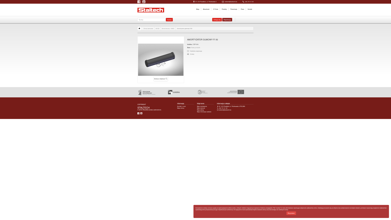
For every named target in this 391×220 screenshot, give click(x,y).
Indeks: (189, 44)
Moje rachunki (201, 108)
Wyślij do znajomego (196, 51)
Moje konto (200, 103)
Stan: (189, 47)
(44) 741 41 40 (249, 2)
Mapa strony (180, 108)
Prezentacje (233, 9)
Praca (242, 9)
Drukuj (192, 54)
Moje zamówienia (202, 106)
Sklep (197, 9)
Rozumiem (291, 213)
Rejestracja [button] (227, 20)
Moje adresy (200, 110)
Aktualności (206, 9)
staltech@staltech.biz (231, 2)
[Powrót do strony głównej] (139, 28)
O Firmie (215, 9)
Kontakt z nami (181, 106)
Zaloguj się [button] (217, 20)
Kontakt (250, 9)
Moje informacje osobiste (204, 112)
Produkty (224, 9)
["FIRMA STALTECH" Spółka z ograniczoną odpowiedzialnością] (150, 10)
